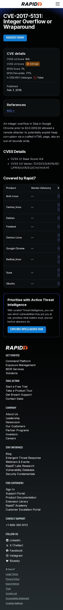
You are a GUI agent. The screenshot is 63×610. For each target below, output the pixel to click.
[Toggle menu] (58, 4)
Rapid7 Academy (16, 505)
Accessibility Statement (17, 598)
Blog (8, 453)
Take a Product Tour (19, 390)
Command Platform (18, 361)
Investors (12, 434)
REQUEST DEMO (15, 37)
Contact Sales (14, 398)
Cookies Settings (14, 603)
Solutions (12, 373)
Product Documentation (21, 497)
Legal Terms (12, 574)
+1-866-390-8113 (17, 525)
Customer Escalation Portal (23, 509)
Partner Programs (17, 430)
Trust (8, 588)
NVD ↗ (11, 110)
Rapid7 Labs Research (20, 466)
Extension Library (17, 501)
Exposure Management (20, 365)
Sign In (10, 489)
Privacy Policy (12, 579)
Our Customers (15, 426)
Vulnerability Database (20, 470)
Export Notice (12, 583)
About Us (12, 414)
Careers (11, 438)
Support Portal (15, 493)
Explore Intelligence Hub (26, 329)
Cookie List (11, 593)
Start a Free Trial (16, 386)
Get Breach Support (19, 394)
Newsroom (13, 422)
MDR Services (15, 369)
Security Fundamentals (20, 474)
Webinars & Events (18, 462)
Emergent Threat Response (23, 457)
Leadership (13, 418)
